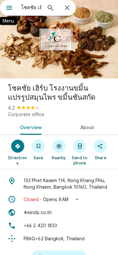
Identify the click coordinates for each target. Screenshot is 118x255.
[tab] (29, 127)
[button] (59, 199)
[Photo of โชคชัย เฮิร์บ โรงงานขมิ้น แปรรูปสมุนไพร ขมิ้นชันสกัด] (59, 39)
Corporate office (26, 114)
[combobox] (31, 7)
